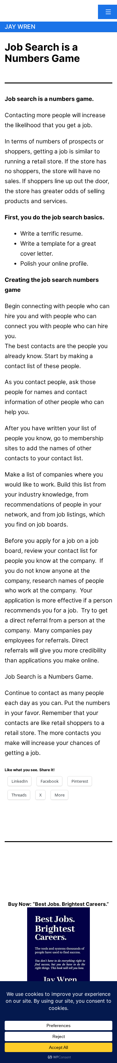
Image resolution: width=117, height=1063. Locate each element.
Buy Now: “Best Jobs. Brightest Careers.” (58, 904)
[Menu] (107, 12)
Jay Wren (20, 26)
